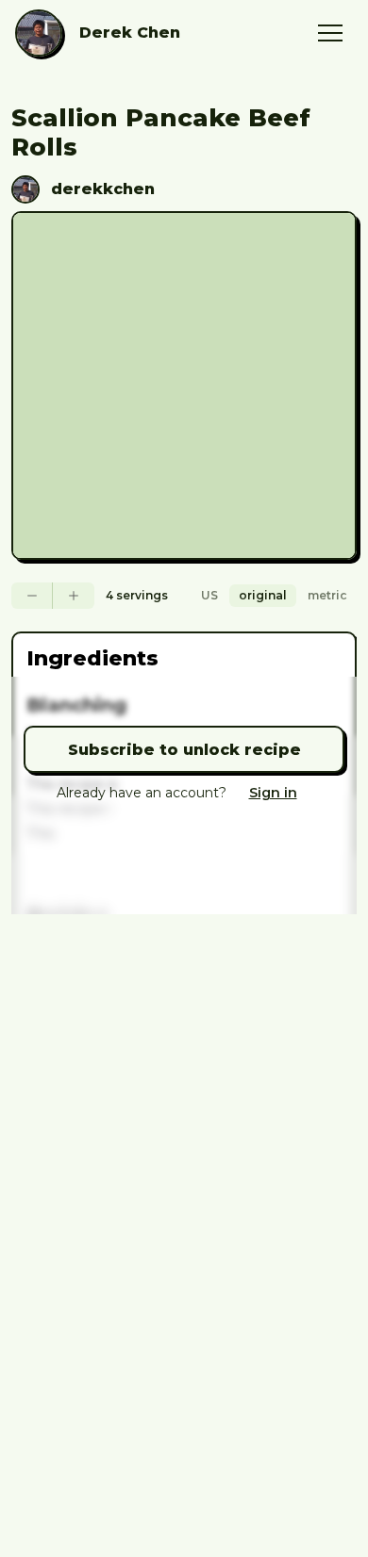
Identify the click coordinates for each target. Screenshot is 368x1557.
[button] (330, 33)
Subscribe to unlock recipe (184, 750)
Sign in (273, 792)
